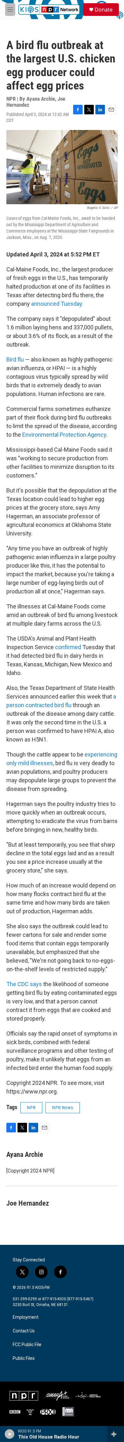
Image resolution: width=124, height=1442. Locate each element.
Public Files (24, 1358)
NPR (31, 1107)
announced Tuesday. (57, 303)
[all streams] (115, 1434)
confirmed (68, 647)
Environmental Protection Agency (64, 434)
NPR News (62, 1107)
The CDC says (24, 984)
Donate (104, 9)
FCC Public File (27, 1344)
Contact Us (24, 1331)
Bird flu (15, 359)
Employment (25, 1317)
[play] (10, 1434)
